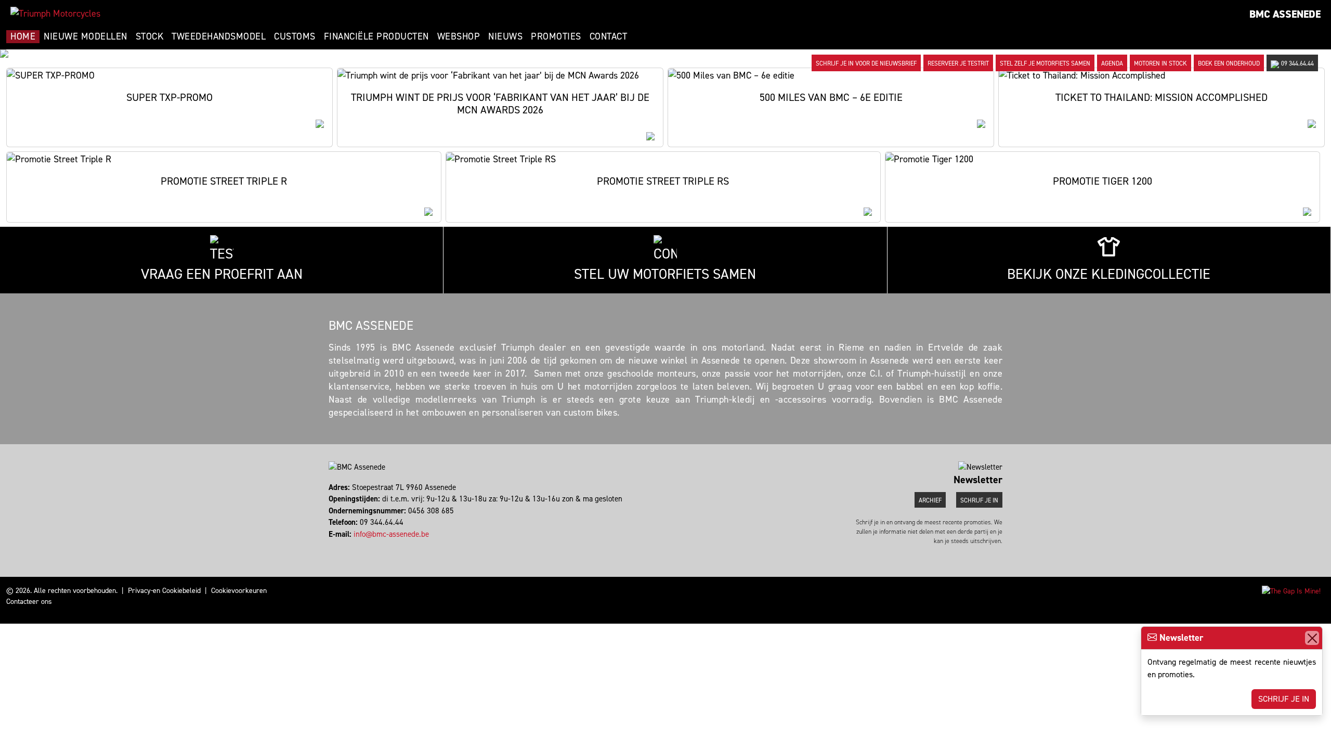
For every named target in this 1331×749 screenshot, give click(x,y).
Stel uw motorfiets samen (665, 274)
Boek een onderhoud (1229, 63)
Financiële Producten (376, 36)
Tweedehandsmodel (219, 36)
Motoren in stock (1160, 63)
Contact (609, 36)
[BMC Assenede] (55, 13)
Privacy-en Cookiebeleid (164, 591)
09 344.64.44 (1297, 63)
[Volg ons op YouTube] (344, 545)
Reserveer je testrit (958, 63)
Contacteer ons (29, 601)
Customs (295, 36)
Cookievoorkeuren (239, 591)
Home (22, 36)
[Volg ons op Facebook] (330, 545)
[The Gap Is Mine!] (1291, 591)
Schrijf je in (1283, 698)
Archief (930, 500)
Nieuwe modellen (85, 36)
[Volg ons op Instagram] (334, 545)
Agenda (1112, 63)
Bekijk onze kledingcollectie (1108, 274)
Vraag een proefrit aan (222, 274)
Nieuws (505, 36)
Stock (150, 36)
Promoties (556, 36)
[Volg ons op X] (339, 545)
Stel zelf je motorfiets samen (1045, 63)
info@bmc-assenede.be (391, 534)
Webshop (458, 36)
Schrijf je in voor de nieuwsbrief (866, 63)
